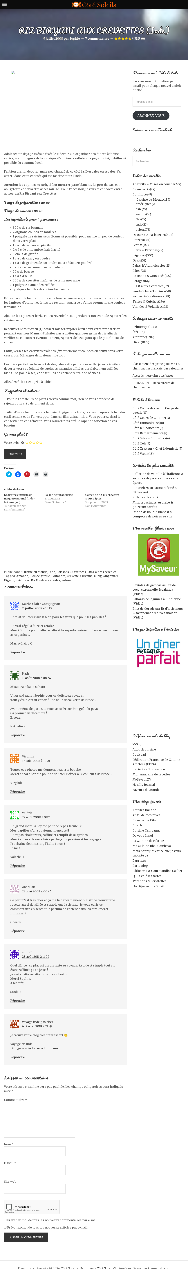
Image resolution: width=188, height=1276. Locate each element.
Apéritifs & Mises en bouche (157, 184)
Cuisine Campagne (146, 830)
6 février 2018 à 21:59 (37, 1026)
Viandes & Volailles (150, 306)
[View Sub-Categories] (134, 199)
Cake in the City (144, 820)
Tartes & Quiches (149, 301)
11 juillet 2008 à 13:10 (37, 608)
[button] (158, 555)
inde (52, 572)
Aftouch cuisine (144, 749)
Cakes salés (144, 189)
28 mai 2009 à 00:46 (37, 891)
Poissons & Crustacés (71, 572)
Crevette (73, 576)
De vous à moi (143, 835)
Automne (144, 337)
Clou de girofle (40, 576)
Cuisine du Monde (34, 572)
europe (143, 214)
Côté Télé (141, 443)
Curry (97, 576)
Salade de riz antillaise (59, 495)
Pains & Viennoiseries (152, 265)
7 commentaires (97, 38)
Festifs (141, 245)
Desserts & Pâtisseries (153, 235)
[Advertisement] (65, 542)
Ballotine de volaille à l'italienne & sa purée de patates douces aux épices (158, 478)
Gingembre (111, 576)
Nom (9, 1144)
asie (141, 209)
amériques (145, 204)
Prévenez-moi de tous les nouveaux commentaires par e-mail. (52, 1220)
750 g (136, 744)
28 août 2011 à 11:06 (35, 956)
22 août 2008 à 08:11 (36, 817)
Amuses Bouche (144, 810)
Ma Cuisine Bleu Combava (152, 846)
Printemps (145, 327)
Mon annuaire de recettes (151, 774)
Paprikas (139, 860)
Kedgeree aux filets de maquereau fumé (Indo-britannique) (19, 498)
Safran (66, 580)
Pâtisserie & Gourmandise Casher (157, 871)
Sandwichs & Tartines (152, 291)
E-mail (10, 1163)
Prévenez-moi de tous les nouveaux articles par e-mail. (47, 1227)
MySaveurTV (142, 779)
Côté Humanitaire (148, 423)
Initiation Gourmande (149, 769)
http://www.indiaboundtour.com (34, 1048)
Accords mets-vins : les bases (153, 375)
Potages (141, 281)
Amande (22, 576)
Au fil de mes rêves (146, 815)
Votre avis (11, 442)
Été (139, 332)
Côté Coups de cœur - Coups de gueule (156, 410)
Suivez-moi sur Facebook (152, 130)
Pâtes (139, 270)
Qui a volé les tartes (147, 876)
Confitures (142, 194)
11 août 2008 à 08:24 (36, 678)
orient (143, 229)
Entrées (141, 240)
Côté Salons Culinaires (151, 438)
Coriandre (58, 576)
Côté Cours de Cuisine (151, 418)
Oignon (9, 580)
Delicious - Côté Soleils (97, 1268)
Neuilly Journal (144, 784)
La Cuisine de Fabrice (148, 841)
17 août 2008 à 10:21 (36, 761)
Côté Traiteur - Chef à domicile (157, 448)
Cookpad (139, 754)
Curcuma (86, 576)
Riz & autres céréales (101, 572)
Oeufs (139, 260)
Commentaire (15, 1100)
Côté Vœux (143, 453)
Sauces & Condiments (151, 296)
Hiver (141, 342)
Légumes (143, 255)
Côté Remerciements (150, 433)
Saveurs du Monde (146, 790)
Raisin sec (23, 580)
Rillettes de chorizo (147, 497)
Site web (10, 1181)
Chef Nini (140, 825)
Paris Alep (140, 865)
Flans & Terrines (148, 250)
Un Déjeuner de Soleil (148, 886)
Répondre (17, 652)
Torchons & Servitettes (150, 881)
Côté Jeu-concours (148, 428)
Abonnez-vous (151, 115)
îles (141, 219)
